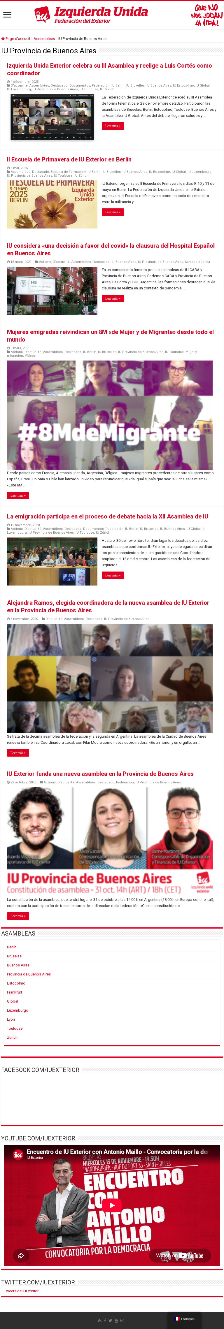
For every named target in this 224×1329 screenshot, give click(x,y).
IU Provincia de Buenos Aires (55, 89)
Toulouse (14, 1028)
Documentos (79, 85)
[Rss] (100, 1320)
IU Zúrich (107, 89)
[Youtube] (116, 1320)
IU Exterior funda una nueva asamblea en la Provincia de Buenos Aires (100, 773)
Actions (45, 262)
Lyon (11, 1019)
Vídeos (30, 356)
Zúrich (12, 1037)
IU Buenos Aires (158, 85)
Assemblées (44, 38)
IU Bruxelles (135, 85)
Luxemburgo (17, 1010)
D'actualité (19, 85)
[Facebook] (105, 1320)
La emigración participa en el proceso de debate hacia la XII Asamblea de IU (107, 516)
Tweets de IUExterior (21, 1291)
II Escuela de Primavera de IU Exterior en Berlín (69, 159)
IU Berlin (118, 85)
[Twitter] (110, 1320)
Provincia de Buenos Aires (29, 974)
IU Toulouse (89, 89)
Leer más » (112, 126)
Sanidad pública (197, 262)
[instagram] (122, 1320)
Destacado (59, 85)
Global (12, 1001)
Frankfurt (14, 992)
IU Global (203, 85)
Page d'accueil (17, 38)
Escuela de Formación (68, 172)
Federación (101, 85)
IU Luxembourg (19, 89)
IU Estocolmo (183, 85)
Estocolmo (16, 983)
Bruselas (14, 956)
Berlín (11, 947)
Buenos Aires (18, 965)
